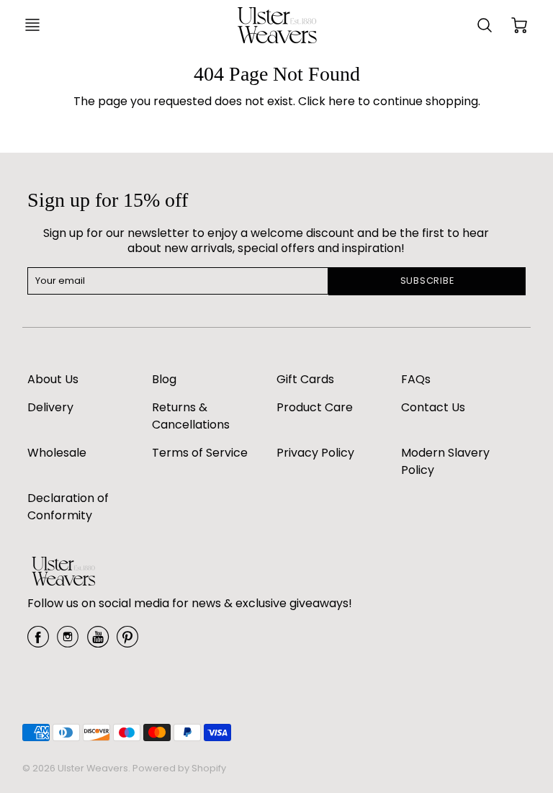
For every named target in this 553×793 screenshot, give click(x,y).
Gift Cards (305, 379)
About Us (52, 379)
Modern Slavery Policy (445, 461)
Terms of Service (200, 452)
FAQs (416, 379)
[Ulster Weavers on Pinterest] (127, 642)
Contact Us (433, 407)
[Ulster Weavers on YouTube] (98, 642)
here (341, 101)
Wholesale (56, 452)
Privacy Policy (315, 452)
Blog (164, 379)
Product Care (314, 407)
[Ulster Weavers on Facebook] (38, 642)
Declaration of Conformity (68, 507)
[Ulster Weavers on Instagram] (67, 642)
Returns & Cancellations (191, 416)
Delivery (50, 407)
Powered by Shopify (179, 768)
